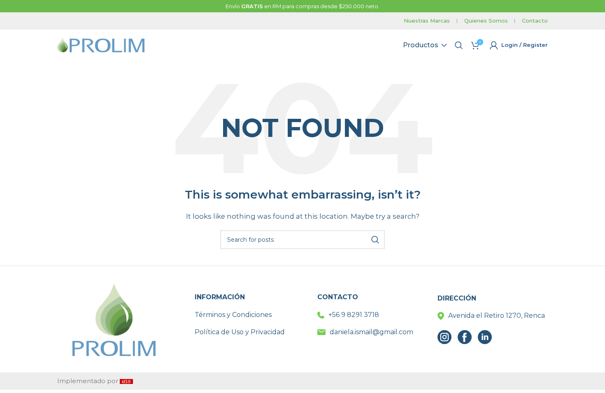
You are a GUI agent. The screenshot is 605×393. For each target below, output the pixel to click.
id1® (126, 381)
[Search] (459, 45)
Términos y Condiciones (233, 315)
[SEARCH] (375, 239)
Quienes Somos (486, 21)
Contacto (535, 21)
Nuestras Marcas (427, 21)
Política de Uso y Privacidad (240, 332)
